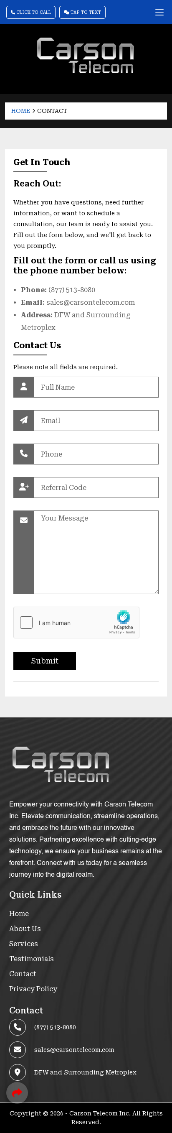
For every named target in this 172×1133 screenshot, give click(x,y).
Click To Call (33, 12)
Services (23, 944)
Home (20, 110)
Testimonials (31, 959)
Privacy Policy (33, 989)
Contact (22, 974)
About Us (25, 929)
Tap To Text (85, 12)
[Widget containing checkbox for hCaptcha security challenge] (76, 622)
